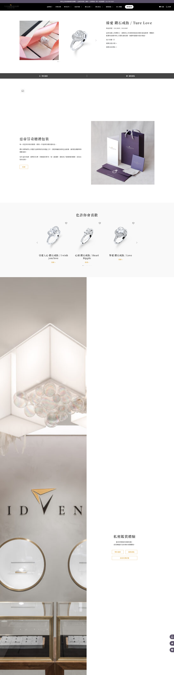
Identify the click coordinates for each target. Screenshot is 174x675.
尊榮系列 (66, 7)
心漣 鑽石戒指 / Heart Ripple (87, 257)
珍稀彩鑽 (58, 7)
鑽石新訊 (98, 7)
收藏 (162, 7)
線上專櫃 (119, 7)
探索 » (53, 262)
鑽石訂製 (87, 7)
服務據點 (108, 7)
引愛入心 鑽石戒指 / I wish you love (53, 257)
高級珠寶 (77, 7)
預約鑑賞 (129, 7)
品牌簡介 (49, 7)
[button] (22, 40)
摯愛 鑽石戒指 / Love (120, 255)
